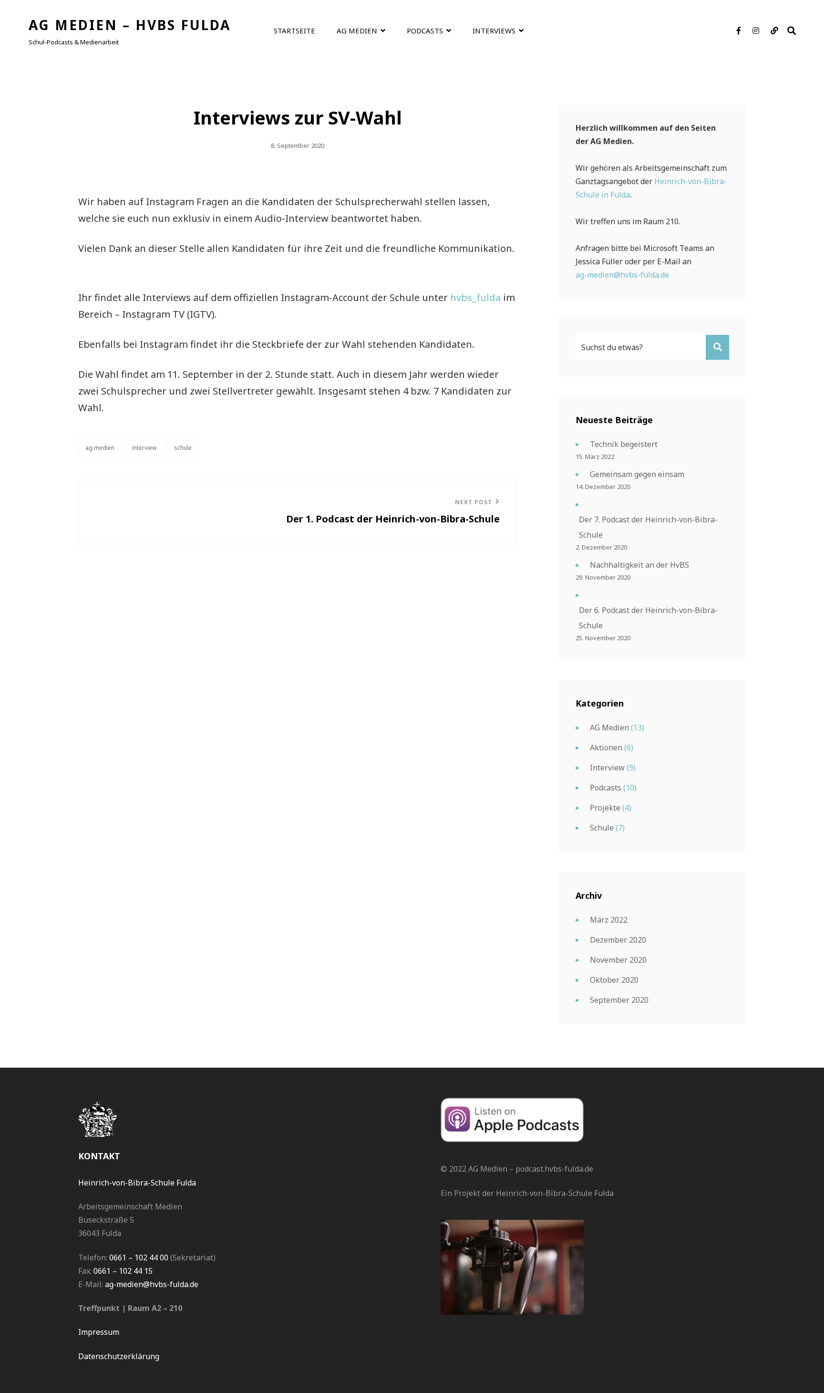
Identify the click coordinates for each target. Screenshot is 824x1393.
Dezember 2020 (618, 940)
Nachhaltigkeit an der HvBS (639, 565)
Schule (183, 448)
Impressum (98, 1332)
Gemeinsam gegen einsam (637, 474)
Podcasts (425, 30)
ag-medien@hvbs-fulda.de (622, 275)
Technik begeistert (624, 444)
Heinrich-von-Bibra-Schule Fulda (137, 1182)
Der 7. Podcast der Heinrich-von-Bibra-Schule (648, 527)
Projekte (605, 807)
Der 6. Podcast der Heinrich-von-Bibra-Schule (648, 618)
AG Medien (357, 30)
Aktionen (606, 747)
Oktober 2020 (614, 980)
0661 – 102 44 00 (138, 1257)
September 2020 (619, 1000)
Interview (144, 448)
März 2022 (609, 920)
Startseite (294, 30)
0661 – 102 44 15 (123, 1271)
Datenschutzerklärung (118, 1356)
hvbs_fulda (475, 297)
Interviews (494, 30)
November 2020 (618, 960)
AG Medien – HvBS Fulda (130, 25)
